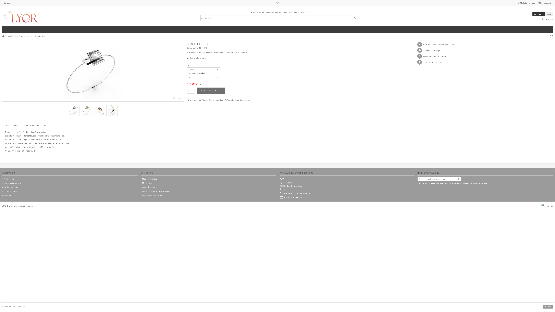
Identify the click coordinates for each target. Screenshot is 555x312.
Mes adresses (148, 187)
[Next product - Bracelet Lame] (552, 35)
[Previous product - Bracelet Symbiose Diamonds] (550, 35)
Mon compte (147, 173)
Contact (7, 3)
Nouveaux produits (12, 183)
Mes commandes (149, 179)
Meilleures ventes (12, 187)
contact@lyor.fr (297, 197)
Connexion (548, 19)
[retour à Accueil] (3, 36)
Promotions (9, 179)
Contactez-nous (11, 191)
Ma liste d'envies (527, 3)
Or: (188, 65)
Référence (191, 48)
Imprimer (193, 100)
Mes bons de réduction (152, 195)
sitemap (7, 195)
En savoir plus (11, 125)
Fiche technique (31, 125)
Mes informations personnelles (156, 191)
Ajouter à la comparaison (213, 100)
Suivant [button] (182, 71)
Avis (46, 125)
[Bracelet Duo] (86, 110)
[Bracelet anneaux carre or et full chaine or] (73, 110)
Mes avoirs (147, 183)
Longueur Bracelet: (196, 73)
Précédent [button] (3, 71)
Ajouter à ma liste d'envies (239, 100)
